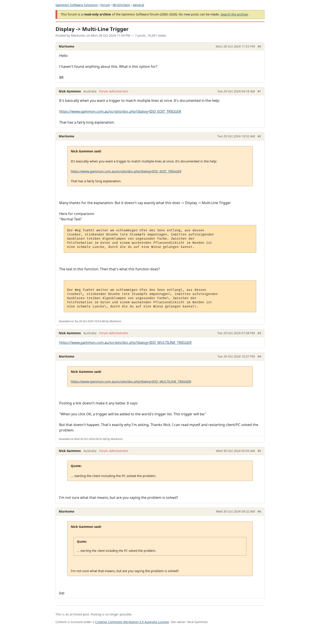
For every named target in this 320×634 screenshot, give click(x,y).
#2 (259, 136)
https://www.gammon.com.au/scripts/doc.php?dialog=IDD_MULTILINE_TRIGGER (125, 342)
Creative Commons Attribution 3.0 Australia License (132, 622)
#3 (259, 333)
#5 (259, 451)
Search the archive (234, 14)
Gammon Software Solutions (77, 5)
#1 (259, 91)
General (138, 5)
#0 (259, 46)
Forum (105, 5)
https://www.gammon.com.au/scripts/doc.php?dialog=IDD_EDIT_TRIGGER (120, 111)
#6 (259, 511)
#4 (259, 356)
